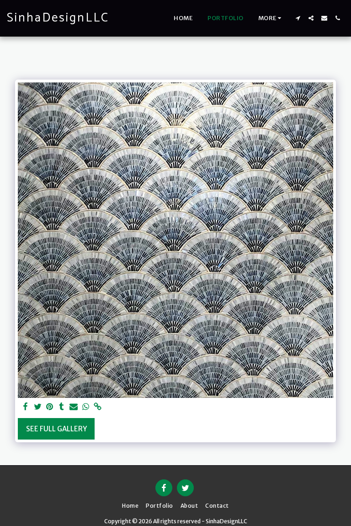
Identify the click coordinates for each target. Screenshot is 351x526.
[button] (298, 18)
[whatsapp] (85, 407)
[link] (97, 407)
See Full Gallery (56, 428)
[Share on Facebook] (25, 407)
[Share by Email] (73, 407)
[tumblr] (61, 407)
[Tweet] (37, 407)
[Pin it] (49, 407)
